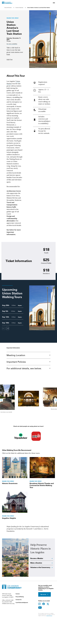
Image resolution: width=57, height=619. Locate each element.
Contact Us (18, 599)
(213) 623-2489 (9, 600)
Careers (18, 593)
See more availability (12, 44)
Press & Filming (20, 596)
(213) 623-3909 (8, 601)
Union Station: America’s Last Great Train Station (38, 7)
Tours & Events (8, 7)
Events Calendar (19, 7)
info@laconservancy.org (8, 603)
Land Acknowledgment (22, 602)
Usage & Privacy (49, 615)
